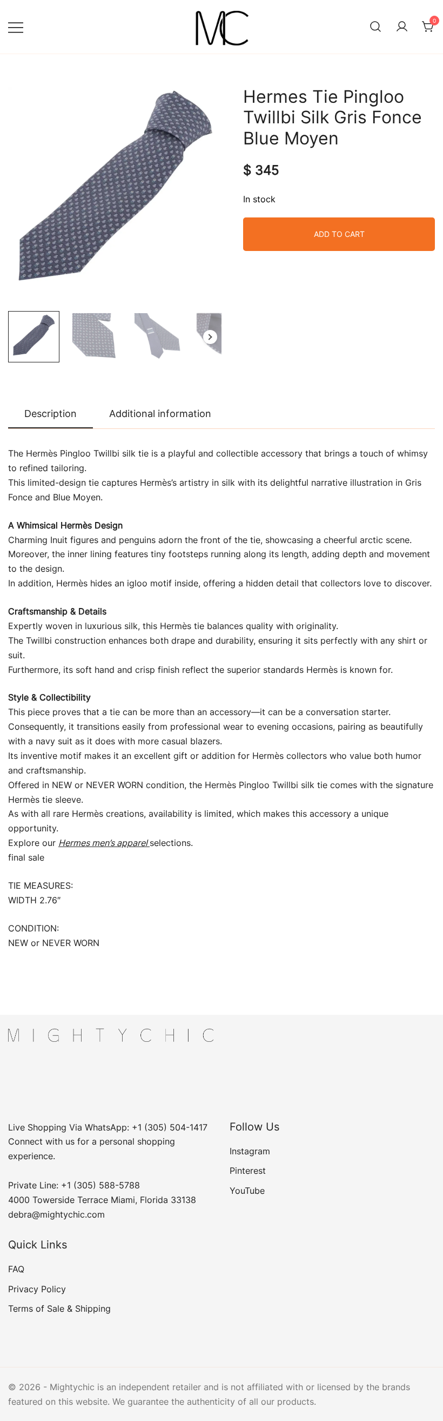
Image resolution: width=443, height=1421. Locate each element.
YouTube (247, 1190)
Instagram (250, 1151)
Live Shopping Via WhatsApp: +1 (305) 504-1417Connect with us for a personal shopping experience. (107, 1142)
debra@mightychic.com (56, 1214)
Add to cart (339, 234)
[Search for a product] (375, 27)
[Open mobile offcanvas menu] (15, 26)
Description (50, 413)
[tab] (50, 414)
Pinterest (248, 1170)
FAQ (16, 1269)
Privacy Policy (37, 1289)
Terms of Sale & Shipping (59, 1308)
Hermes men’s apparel (104, 842)
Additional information (160, 413)
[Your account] (401, 27)
